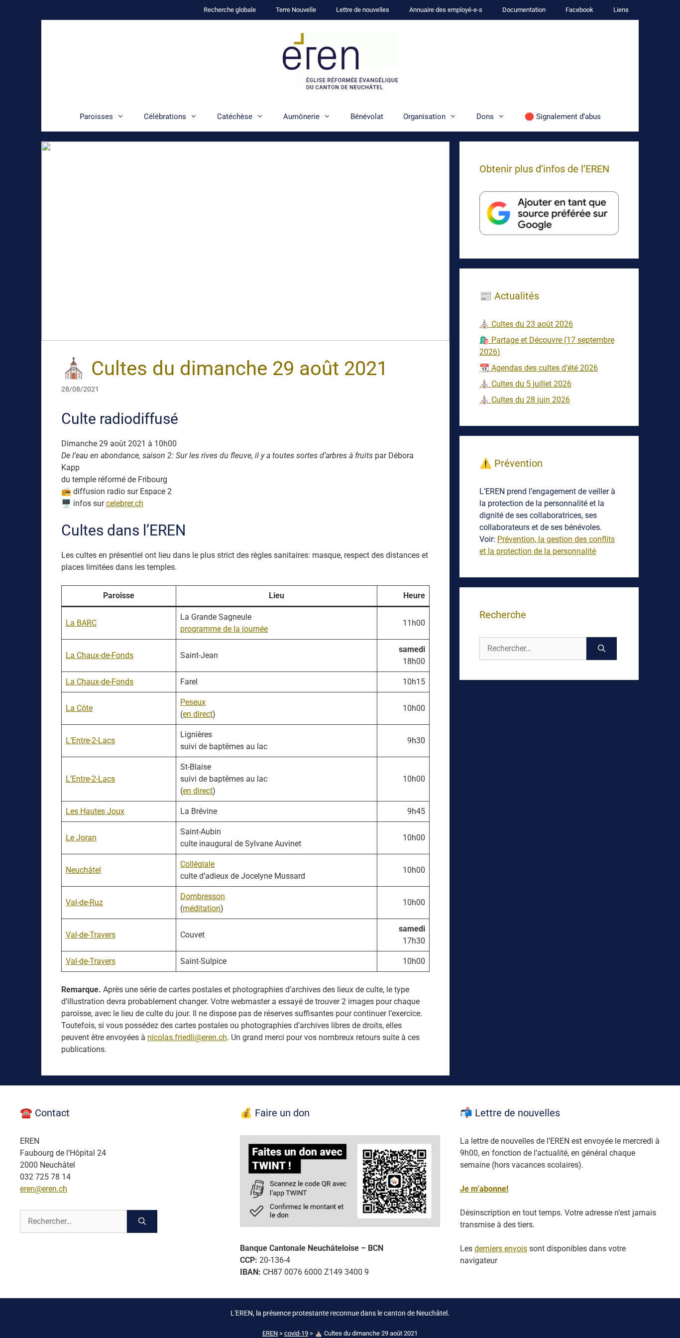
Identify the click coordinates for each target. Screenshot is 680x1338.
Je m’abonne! (484, 1189)
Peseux (193, 702)
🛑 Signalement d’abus (563, 116)
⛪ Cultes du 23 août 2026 (526, 324)
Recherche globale (230, 9)
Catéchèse (234, 116)
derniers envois (500, 1248)
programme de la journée (224, 629)
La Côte (79, 708)
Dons (485, 116)
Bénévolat (366, 116)
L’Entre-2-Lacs (90, 740)
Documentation (524, 9)
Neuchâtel (83, 870)
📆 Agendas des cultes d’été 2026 (538, 368)
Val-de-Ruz (84, 902)
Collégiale (197, 864)
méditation (202, 908)
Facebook (579, 9)
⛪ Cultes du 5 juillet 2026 (525, 384)
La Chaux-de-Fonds (99, 655)
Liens (621, 9)
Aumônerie (301, 116)
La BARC (81, 623)
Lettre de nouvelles (362, 9)
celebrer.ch (124, 503)
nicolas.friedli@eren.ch (187, 1037)
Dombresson (202, 896)
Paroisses (96, 116)
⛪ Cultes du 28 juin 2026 (524, 399)
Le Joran (81, 837)
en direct (198, 714)
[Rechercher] (601, 648)
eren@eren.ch (43, 1189)
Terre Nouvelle (296, 9)
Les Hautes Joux (95, 811)
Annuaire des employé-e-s (445, 9)
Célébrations (165, 116)
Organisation (424, 116)
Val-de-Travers (90, 934)
